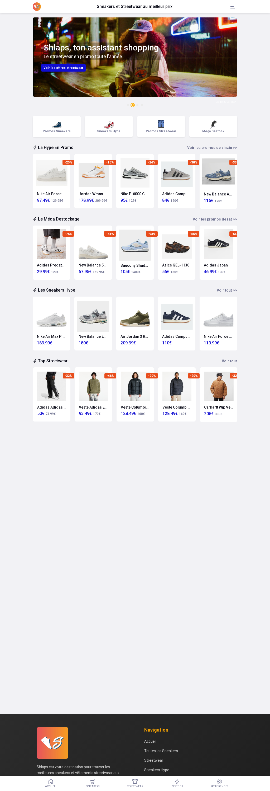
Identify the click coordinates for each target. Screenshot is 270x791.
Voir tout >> (227, 290)
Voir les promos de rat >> (215, 219)
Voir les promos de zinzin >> (212, 148)
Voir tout (229, 361)
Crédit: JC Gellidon (226, 102)
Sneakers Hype (156, 770)
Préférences (219, 786)
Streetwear (153, 760)
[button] (128, 105)
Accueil (150, 741)
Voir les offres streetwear (63, 68)
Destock (177, 786)
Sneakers (92, 786)
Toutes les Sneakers (161, 751)
